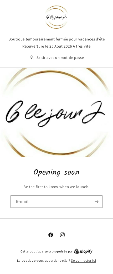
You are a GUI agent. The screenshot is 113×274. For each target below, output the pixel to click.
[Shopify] (83, 251)
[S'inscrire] (96, 201)
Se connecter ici (83, 260)
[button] (56, 57)
